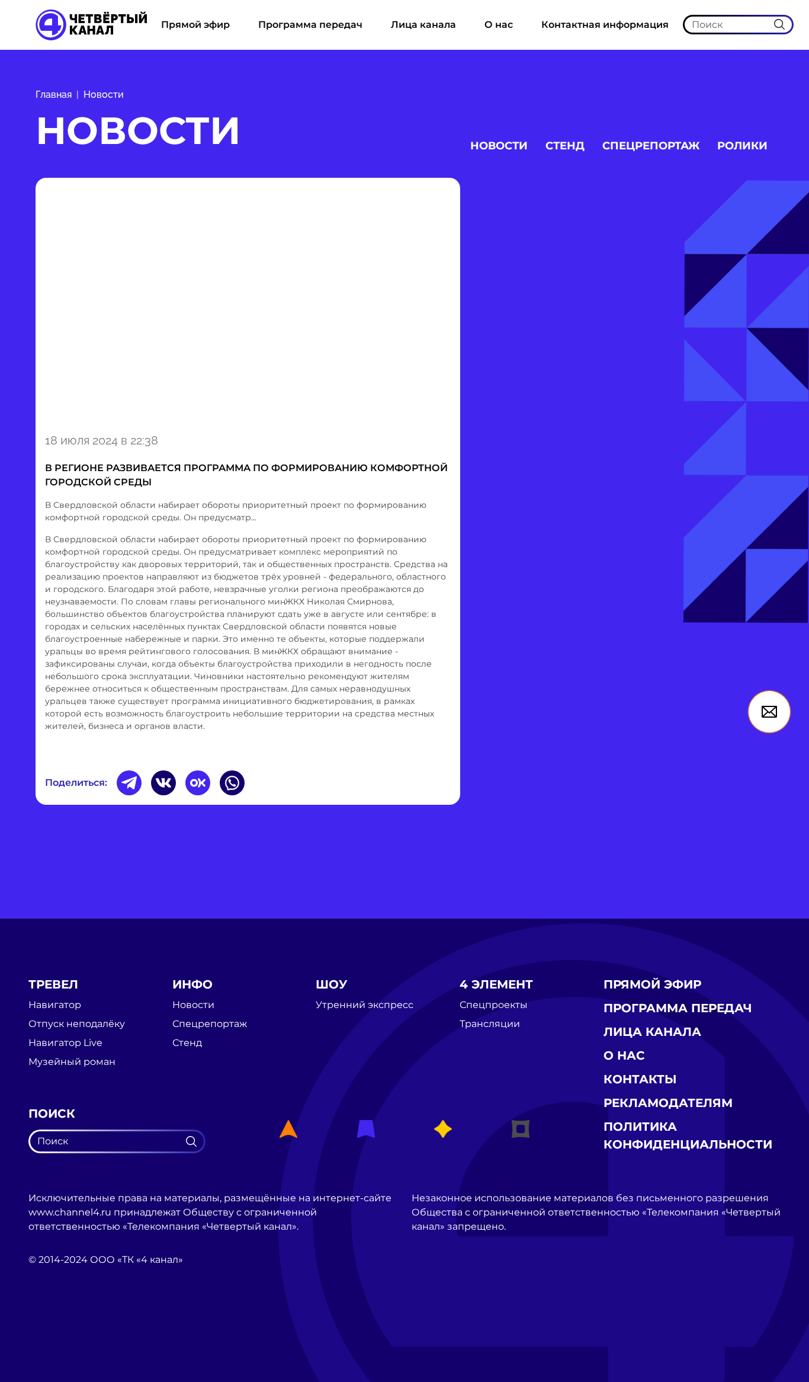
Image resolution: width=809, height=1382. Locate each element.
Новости (104, 94)
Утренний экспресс (364, 1005)
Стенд (565, 145)
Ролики (742, 145)
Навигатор (54, 1005)
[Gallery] (248, 303)
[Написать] (769, 711)
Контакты (640, 1079)
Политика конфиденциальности (687, 1135)
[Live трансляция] (54, 1326)
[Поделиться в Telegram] (129, 782)
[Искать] (779, 24)
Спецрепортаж (650, 145)
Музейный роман (71, 1062)
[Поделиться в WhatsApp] (232, 782)
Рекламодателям (668, 1103)
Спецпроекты (494, 1005)
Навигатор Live (65, 1043)
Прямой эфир (195, 24)
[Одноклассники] (197, 782)
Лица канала (423, 24)
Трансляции (490, 1024)
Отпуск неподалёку (76, 1024)
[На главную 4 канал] (91, 24)
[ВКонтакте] (163, 782)
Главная (54, 94)
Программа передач (310, 24)
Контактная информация (605, 24)
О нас (498, 24)
